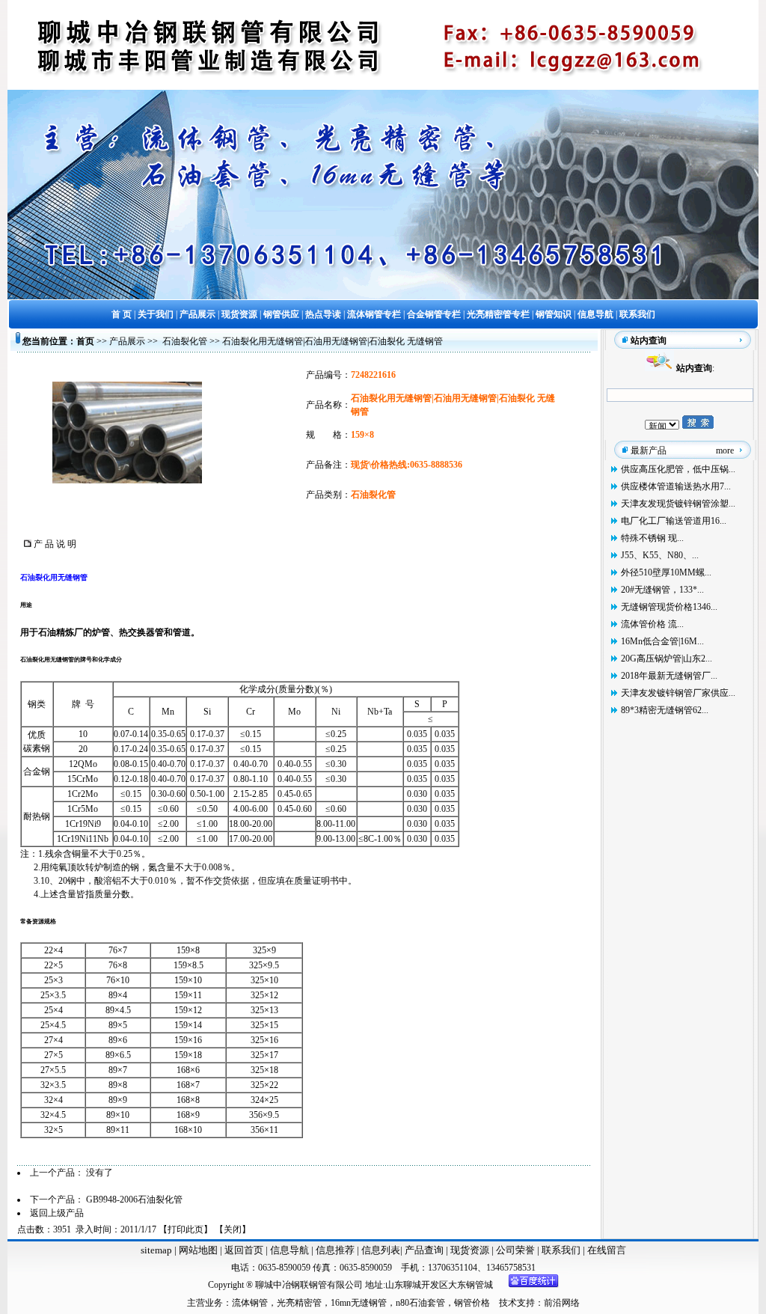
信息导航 (289, 1250)
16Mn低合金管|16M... (662, 641)
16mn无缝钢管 (359, 1303)
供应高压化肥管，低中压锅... (678, 469)
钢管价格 (472, 1303)
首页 (85, 341)
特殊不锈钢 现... (652, 538)
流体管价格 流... (652, 624)
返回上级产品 (57, 1213)
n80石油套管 (420, 1303)
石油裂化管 (184, 341)
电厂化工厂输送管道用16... (673, 521)
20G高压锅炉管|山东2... (666, 658)
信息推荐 (334, 1250)
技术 (508, 1303)
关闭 (233, 1229)
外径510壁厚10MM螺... (666, 572)
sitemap (156, 1250)
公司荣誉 (516, 1250)
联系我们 (562, 1250)
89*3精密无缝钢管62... (664, 710)
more (725, 450)
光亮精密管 (299, 1303)
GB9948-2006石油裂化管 (134, 1199)
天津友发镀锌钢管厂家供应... (678, 693)
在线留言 (606, 1250)
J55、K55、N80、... (660, 555)
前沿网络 (562, 1303)
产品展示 (127, 341)
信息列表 (380, 1250)
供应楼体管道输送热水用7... (676, 486)
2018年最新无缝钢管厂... (669, 675)
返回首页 (242, 1250)
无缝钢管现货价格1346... (669, 607)
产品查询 (425, 1250)
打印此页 (185, 1229)
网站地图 (198, 1250)
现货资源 (469, 1250)
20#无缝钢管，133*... (662, 589)
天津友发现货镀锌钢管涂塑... (678, 503)
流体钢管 (250, 1303)
